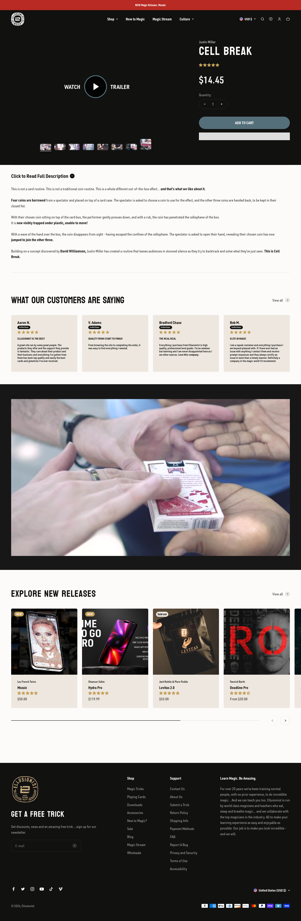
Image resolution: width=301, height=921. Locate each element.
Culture (185, 19)
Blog (130, 836)
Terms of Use (178, 860)
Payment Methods (182, 828)
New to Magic (135, 19)
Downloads (134, 804)
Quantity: (205, 95)
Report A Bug (179, 844)
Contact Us (177, 788)
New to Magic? (137, 820)
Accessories (135, 812)
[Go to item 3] (74, 147)
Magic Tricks (135, 788)
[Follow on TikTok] (51, 889)
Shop (110, 19)
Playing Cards (136, 796)
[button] (209, 65)
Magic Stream (162, 19)
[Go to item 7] (131, 147)
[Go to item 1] (45, 147)
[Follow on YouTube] (41, 889)
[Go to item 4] (88, 147)
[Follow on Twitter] (23, 889)
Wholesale (134, 852)
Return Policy (179, 812)
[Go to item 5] (102, 147)
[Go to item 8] (145, 145)
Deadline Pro (239, 687)
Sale (130, 828)
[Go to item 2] (59, 147)
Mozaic (22, 687)
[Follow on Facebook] (13, 889)
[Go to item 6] (117, 147)
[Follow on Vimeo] (60, 889)
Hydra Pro (95, 687)
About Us (176, 796)
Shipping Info (179, 820)
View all (277, 300)
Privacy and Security (183, 852)
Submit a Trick (179, 804)
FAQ (172, 836)
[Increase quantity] (221, 104)
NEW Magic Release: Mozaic (150, 5)
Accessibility (178, 868)
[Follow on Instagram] (32, 889)
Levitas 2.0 (167, 687)
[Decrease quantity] (204, 104)
